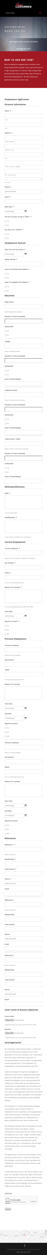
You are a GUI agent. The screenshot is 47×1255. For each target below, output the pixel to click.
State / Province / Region (13, 166)
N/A (8, 634)
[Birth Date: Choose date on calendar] (25, 211)
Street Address (9, 141)
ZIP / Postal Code (10, 175)
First (6, 120)
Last (6, 128)
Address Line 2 (9, 150)
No (8, 225)
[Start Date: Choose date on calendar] (25, 616)
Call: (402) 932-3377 (23, 49)
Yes (8, 221)
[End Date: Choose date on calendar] (25, 718)
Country (7, 182)
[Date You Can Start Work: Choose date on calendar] (25, 254)
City (6, 158)
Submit (8, 1209)
